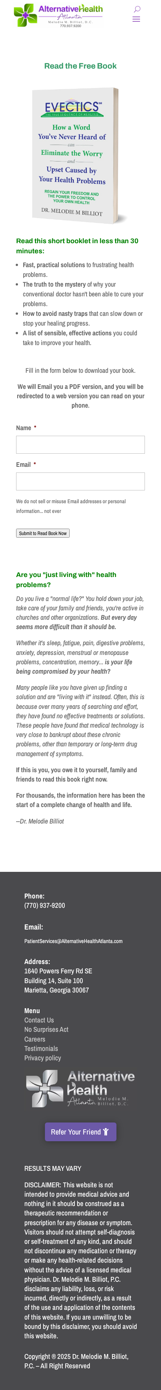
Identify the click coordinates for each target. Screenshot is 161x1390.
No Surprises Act (46, 1029)
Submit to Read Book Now (43, 533)
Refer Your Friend (76, 1132)
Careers (34, 1039)
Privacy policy (42, 1058)
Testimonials (41, 1048)
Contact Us (39, 1020)
